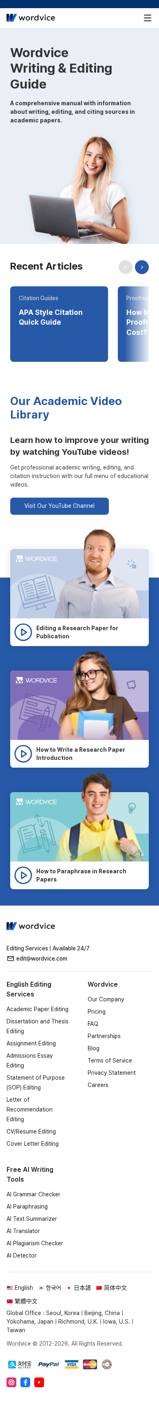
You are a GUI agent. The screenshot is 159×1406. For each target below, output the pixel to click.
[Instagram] (11, 1382)
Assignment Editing (31, 1043)
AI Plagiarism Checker (35, 1243)
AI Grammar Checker (33, 1194)
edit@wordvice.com (41, 958)
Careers (98, 1085)
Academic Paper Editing (37, 1009)
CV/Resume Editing (31, 1131)
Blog (93, 1048)
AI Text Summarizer (32, 1219)
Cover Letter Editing (33, 1143)
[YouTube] (39, 1382)
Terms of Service (110, 1060)
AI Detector (22, 1255)
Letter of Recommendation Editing (30, 1109)
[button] (142, 267)
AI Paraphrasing (27, 1206)
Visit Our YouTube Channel (59, 506)
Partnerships (104, 1036)
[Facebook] (25, 1382)
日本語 (82, 1287)
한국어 (53, 1287)
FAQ (93, 1024)
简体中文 (115, 1287)
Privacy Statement (112, 1072)
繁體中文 (26, 1301)
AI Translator (23, 1231)
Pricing (97, 1011)
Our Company (106, 999)
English (24, 1287)
